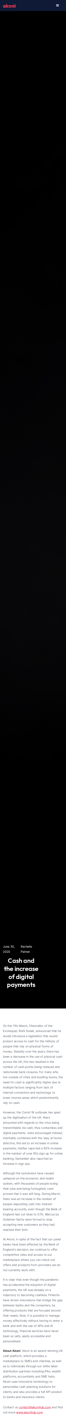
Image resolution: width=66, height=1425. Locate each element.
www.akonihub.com (29, 1412)
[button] (57, 5)
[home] (9, 5)
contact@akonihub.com (35, 1407)
